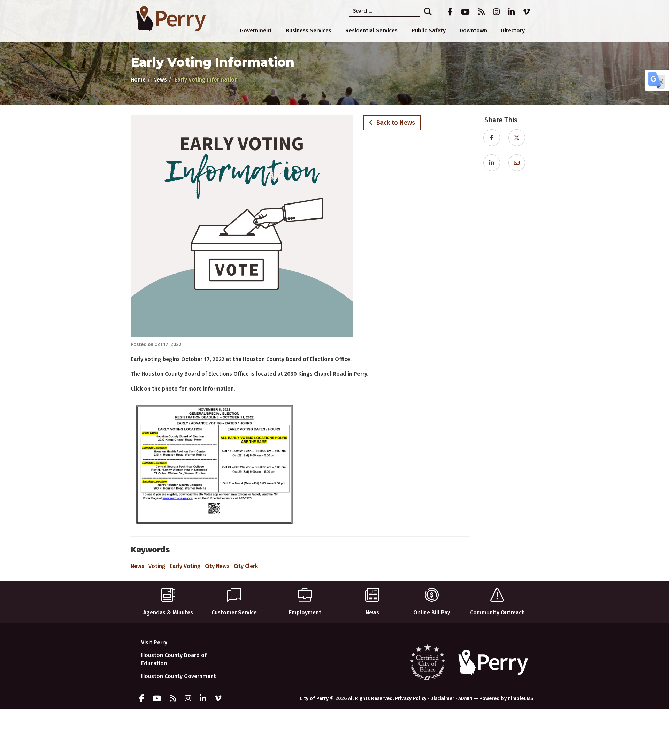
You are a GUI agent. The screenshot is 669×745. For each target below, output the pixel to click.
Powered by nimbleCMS (506, 698)
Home (138, 79)
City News (217, 566)
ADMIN (465, 698)
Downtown (473, 30)
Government (256, 30)
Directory (513, 30)
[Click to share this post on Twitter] (516, 138)
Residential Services (371, 30)
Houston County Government (178, 676)
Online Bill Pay (431, 612)
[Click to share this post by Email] (516, 163)
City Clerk (246, 566)
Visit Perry (154, 642)
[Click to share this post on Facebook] (491, 138)
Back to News (394, 122)
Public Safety (429, 30)
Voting (157, 566)
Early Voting (185, 566)
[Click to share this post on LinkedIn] (491, 163)
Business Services (308, 30)
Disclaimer (442, 698)
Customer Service (234, 612)
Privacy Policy (410, 698)
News (160, 79)
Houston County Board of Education (174, 659)
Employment (305, 612)
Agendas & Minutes (168, 612)
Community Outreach (497, 612)
